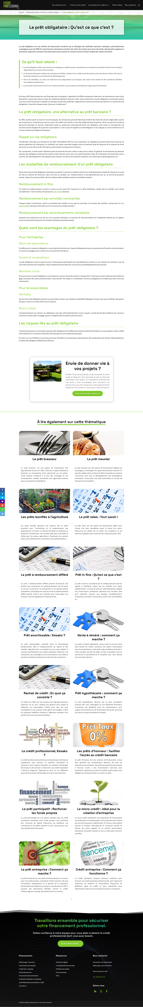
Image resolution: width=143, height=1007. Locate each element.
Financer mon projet (78, 5)
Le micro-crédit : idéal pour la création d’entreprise (98, 811)
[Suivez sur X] (101, 991)
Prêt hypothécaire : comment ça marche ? (98, 695)
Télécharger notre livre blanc (102, 965)
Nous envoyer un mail (100, 971)
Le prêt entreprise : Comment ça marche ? (44, 871)
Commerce (22, 986)
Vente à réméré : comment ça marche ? (98, 637)
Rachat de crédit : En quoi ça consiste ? (44, 695)
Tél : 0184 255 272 (99, 977)
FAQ (57, 976)
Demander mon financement (102, 962)
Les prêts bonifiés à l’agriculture (44, 517)
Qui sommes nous (59, 5)
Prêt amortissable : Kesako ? (44, 635)
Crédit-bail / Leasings (26, 969)
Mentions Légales (62, 962)
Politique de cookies (62, 969)
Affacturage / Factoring (26, 962)
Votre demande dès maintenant (87, 393)
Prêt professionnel (25, 972)
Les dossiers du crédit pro (98, 5)
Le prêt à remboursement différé (44, 575)
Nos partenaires (61, 972)
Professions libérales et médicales (30, 979)
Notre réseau (117, 5)
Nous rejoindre (130, 5)
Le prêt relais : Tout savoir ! (98, 517)
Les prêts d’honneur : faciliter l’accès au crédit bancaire (98, 753)
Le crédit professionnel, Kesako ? (44, 753)
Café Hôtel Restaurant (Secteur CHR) (31, 982)
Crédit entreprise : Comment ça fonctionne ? (98, 871)
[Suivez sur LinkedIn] (95, 991)
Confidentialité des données (65, 965)
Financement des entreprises (28, 976)
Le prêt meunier (98, 459)
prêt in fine (57, 192)
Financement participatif (27, 965)
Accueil (21, 12)
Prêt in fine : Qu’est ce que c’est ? (98, 577)
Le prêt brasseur (45, 459)
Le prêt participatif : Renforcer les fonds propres (44, 811)
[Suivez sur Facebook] (106, 991)
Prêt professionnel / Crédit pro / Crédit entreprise (42, 12)
